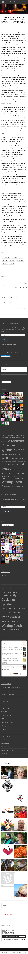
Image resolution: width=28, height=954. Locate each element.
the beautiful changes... (7, 722)
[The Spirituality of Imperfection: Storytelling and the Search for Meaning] (24, 662)
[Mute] (20, 936)
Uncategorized (18, 478)
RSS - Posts (4, 575)
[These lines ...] (7, 891)
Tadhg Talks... (5, 712)
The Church (14, 476)
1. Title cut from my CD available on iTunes (12, 939)
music (24, 458)
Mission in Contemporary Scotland (11, 687)
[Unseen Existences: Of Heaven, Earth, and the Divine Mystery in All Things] (24, 650)
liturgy (19, 458)
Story (3, 476)
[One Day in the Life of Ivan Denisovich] (24, 656)
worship (23, 486)
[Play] (4, 936)
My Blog (3, 729)
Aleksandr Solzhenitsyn (7, 654)
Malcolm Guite (5, 736)
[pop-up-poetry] (7, 865)
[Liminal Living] (20, 798)
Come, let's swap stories (10, 323)
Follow (5, 340)
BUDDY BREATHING (7, 750)
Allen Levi (4, 643)
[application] (14, 936)
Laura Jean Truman (6, 698)
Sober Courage (5, 708)
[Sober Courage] (7, 812)
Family (4, 455)
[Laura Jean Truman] (20, 786)
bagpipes (7, 438)
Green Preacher (5, 747)
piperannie (4, 705)
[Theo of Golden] (24, 645)
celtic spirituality (12, 592)
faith (21, 450)
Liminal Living (5, 701)
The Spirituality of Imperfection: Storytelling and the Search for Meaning (11, 660)
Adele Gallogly (5, 743)
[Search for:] (14, 369)
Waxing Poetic (12, 482)
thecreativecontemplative (8, 733)
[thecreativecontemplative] (7, 851)
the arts (7, 476)
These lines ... (5, 754)
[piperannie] (20, 812)
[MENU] (2, 2)
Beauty (12, 438)
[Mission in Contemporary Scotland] (7, 772)
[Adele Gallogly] (20, 878)
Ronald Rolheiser (6, 669)
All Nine (3, 719)
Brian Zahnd (5, 650)
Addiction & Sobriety (8, 435)
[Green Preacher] (7, 878)
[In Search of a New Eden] (7, 786)
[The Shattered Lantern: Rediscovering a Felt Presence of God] (24, 669)
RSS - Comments (5, 579)
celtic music (19, 438)
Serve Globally (14, 469)
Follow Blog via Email (9, 494)
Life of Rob (11, 454)
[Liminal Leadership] (7, 825)
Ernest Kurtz (5, 663)
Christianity (16, 441)
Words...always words (11, 486)
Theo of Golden (6, 642)
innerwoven (14, 1)
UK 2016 (11, 478)
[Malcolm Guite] (20, 865)
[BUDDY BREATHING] (20, 890)
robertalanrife (16, 27)
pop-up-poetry (5, 740)
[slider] (23, 936)
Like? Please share (6, 914)
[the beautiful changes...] (7, 838)
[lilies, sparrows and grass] (20, 851)
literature (14, 458)
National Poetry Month (9, 461)
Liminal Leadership (6, 715)
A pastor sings (5, 691)
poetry (19, 461)
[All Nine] (20, 838)
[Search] (24, 2)
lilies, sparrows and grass (8, 726)
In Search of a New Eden (7, 694)
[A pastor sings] (20, 772)
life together (10, 456)
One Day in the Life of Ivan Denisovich (12, 653)
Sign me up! (6, 511)
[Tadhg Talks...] (20, 825)
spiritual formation (13, 473)
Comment (21, 309)
